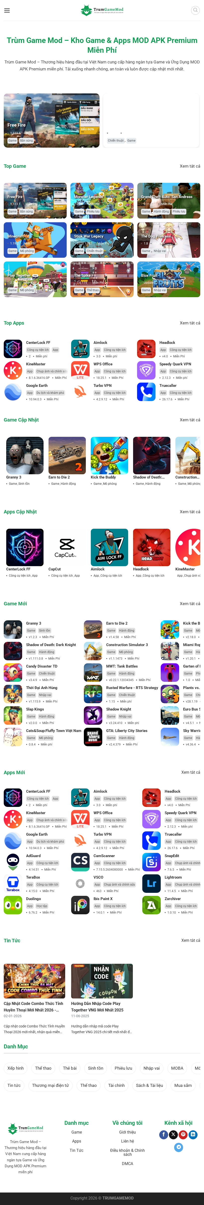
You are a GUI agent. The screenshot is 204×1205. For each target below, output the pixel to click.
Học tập (42, 906)
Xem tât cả (190, 166)
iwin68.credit (72, 1184)
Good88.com (54, 1184)
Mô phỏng (27, 251)
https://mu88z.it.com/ (181, 1184)
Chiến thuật (116, 140)
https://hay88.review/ (151, 1184)
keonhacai (26, 1184)
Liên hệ (127, 1141)
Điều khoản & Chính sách (127, 1152)
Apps (76, 1141)
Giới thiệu (127, 1132)
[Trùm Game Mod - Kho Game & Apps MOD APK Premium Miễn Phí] (102, 10)
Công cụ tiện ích (38, 350)
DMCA (127, 1163)
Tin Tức (76, 1150)
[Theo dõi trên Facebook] (163, 1135)
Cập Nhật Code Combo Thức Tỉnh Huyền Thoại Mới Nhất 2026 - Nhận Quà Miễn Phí (33, 1010)
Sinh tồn (24, 483)
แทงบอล (13, 1184)
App (55, 350)
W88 (105, 1184)
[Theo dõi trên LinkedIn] (193, 1135)
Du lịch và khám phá (50, 393)
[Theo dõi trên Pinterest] (183, 1135)
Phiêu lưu (93, 211)
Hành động (161, 211)
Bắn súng (26, 140)
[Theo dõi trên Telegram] (178, 1147)
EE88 (98, 1184)
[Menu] (7, 10)
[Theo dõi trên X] (173, 1135)
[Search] (195, 10)
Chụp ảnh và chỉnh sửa (52, 371)
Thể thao (93, 290)
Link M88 (88, 1184)
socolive (39, 1184)
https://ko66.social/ (122, 1184)
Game (12, 140)
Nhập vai (160, 251)
